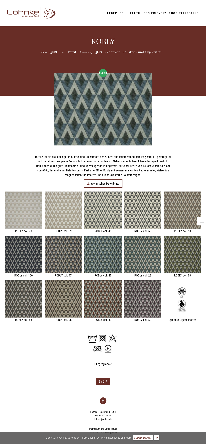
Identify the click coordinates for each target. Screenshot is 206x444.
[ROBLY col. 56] (143, 212)
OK (156, 437)
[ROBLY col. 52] (143, 301)
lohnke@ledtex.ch (103, 419)
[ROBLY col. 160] (23, 257)
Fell (123, 13)
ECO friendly (155, 13)
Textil (135, 13)
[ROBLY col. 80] (182, 257)
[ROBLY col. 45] (103, 257)
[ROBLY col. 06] (63, 301)
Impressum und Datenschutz (103, 428)
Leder (112, 13)
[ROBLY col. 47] (63, 257)
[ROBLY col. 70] (23, 212)
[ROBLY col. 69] (63, 212)
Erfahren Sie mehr (142, 437)
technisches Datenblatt (105, 183)
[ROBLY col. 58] (23, 301)
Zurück (103, 381)
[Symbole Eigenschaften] (182, 301)
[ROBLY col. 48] (103, 212)
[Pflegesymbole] (103, 345)
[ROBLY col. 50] (182, 212)
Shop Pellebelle (184, 13)
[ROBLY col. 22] (143, 257)
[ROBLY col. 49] (103, 301)
